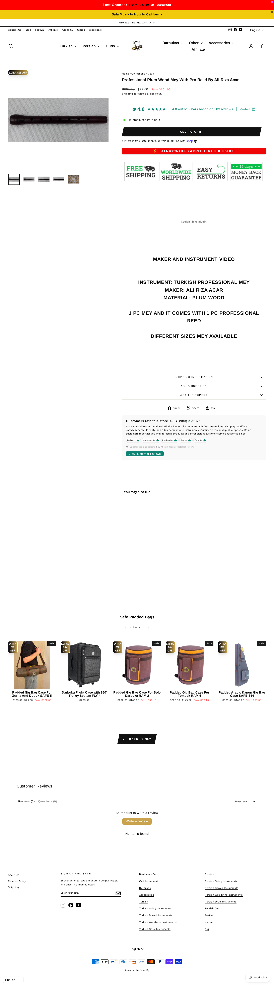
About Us (13, 875)
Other (194, 43)
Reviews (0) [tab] (26, 801)
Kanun (209, 922)
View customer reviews (145, 453)
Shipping (127, 93)
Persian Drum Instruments (220, 901)
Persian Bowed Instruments (221, 888)
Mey (149, 73)
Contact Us (14, 29)
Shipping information (194, 377)
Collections (138, 73)
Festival (40, 29)
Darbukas (171, 43)
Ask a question (194, 386)
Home (125, 73)
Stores (81, 29)
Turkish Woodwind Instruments (158, 922)
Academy (67, 29)
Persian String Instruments (221, 881)
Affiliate (53, 29)
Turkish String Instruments (155, 908)
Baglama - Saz (148, 874)
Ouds (111, 46)
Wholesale (95, 29)
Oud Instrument (148, 881)
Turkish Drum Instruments (154, 929)
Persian (90, 46)
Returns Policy (17, 881)
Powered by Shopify (137, 970)
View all (137, 627)
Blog (28, 29)
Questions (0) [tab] (47, 801)
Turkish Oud (212, 908)
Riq (207, 929)
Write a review (137, 821)
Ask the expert (194, 395)
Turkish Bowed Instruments (155, 915)
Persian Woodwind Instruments (224, 894)
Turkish (67, 46)
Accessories (220, 43)
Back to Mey (139, 739)
